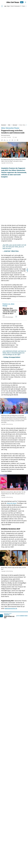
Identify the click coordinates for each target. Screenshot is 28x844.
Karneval (15, 125)
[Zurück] (2, 6)
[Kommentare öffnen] (26, 270)
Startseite (3, 125)
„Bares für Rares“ (12, 503)
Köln (9, 125)
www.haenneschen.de (11, 608)
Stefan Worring (6, 135)
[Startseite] (12, 2)
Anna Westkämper (8, 317)
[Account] (25, 2)
